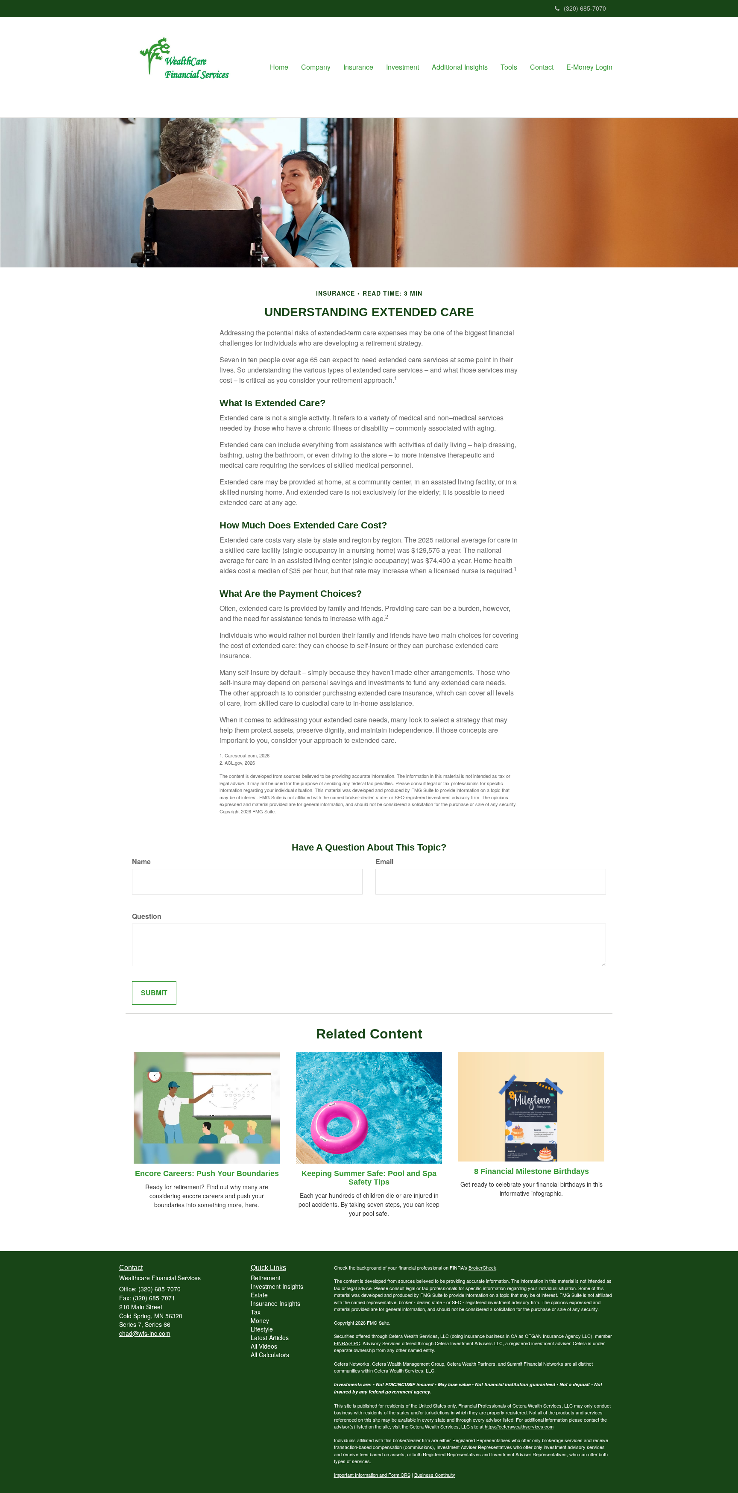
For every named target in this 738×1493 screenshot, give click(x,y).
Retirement (266, 1277)
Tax (256, 1312)
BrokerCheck (482, 1267)
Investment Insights (277, 1286)
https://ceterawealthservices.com (519, 1426)
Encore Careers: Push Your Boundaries (207, 1173)
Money (260, 1320)
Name (141, 861)
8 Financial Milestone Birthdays (531, 1171)
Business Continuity (434, 1474)
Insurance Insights (275, 1303)
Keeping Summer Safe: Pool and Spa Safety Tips (369, 1177)
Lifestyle (262, 1329)
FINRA (341, 1343)
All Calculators (270, 1354)
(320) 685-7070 (585, 8)
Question (146, 916)
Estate (259, 1295)
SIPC (354, 1343)
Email (384, 861)
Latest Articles (270, 1337)
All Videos (264, 1346)
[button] (316, 67)
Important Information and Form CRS (372, 1474)
